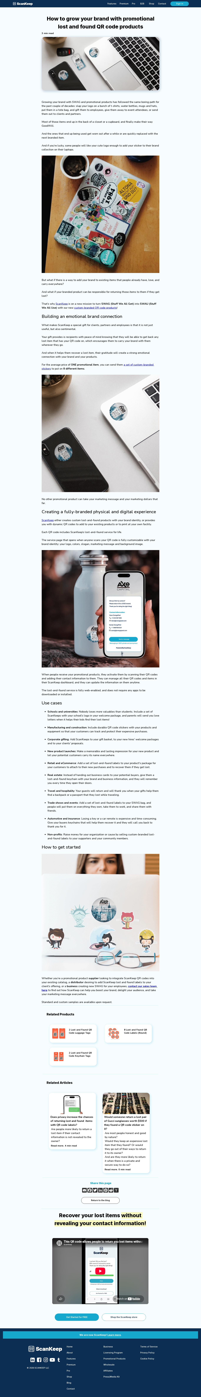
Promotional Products (114, 1358)
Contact (71, 1388)
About (70, 1352)
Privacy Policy (147, 1352)
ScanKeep (62, 304)
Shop (69, 1376)
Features (71, 1358)
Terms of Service (149, 1346)
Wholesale (108, 1364)
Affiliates (108, 1370)
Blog (69, 1382)
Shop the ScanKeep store (124, 1317)
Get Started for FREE (76, 1317)
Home (70, 1346)
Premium (71, 1364)
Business (108, 1346)
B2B (142, 3)
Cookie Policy (147, 1358)
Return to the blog (100, 1200)
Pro (68, 1370)
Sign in (179, 3)
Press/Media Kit (111, 1376)
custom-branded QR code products (95, 308)
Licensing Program (113, 1352)
